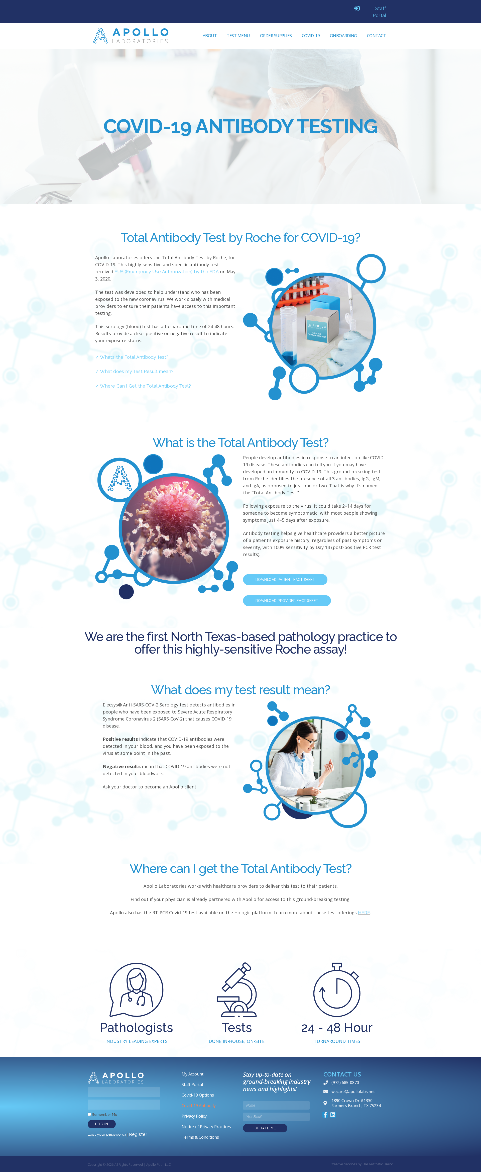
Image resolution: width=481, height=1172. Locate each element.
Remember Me (104, 1115)
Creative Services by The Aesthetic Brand (362, 1164)
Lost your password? (107, 1134)
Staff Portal (192, 1084)
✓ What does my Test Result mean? (134, 371)
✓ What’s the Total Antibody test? (132, 357)
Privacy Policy (194, 1116)
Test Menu (238, 35)
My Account (192, 1074)
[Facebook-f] (325, 1115)
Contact (376, 35)
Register (138, 1134)
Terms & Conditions (200, 1137)
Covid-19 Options (198, 1095)
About (210, 35)
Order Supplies (276, 35)
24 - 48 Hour (240, 929)
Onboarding (343, 35)
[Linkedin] (333, 1115)
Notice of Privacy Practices (206, 1126)
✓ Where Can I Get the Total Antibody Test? (143, 386)
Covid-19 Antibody (199, 1105)
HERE (364, 912)
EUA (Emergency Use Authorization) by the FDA (166, 271)
